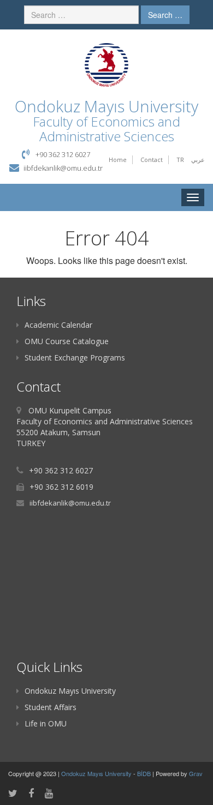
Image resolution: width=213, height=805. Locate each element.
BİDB (144, 773)
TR (180, 159)
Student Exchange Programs (75, 357)
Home (118, 159)
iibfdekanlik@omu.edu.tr (63, 168)
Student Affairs (50, 707)
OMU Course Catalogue (67, 341)
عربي (198, 159)
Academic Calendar (58, 325)
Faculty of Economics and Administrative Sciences (106, 128)
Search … (165, 14)
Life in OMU (46, 723)
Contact (151, 159)
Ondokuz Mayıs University (70, 691)
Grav (196, 773)
